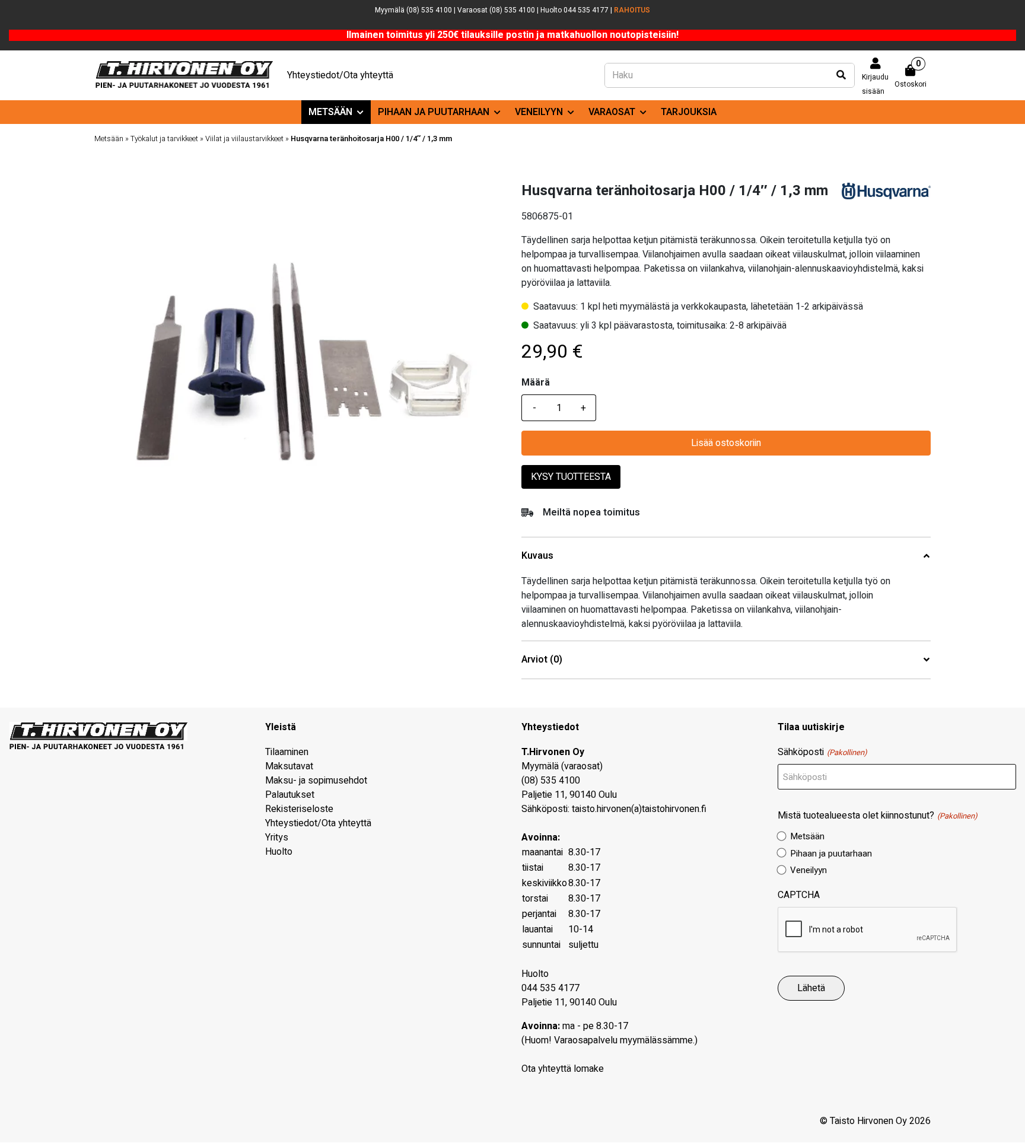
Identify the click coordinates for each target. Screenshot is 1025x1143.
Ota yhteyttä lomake (562, 1069)
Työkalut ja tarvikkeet (164, 138)
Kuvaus (537, 556)
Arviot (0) (541, 660)
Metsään (330, 112)
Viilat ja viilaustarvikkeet (244, 138)
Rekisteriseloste (299, 809)
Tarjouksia (689, 112)
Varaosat (611, 112)
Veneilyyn (539, 112)
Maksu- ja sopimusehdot (316, 780)
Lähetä (811, 988)
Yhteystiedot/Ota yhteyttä (340, 75)
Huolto (278, 852)
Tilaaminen (286, 752)
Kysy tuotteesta (571, 477)
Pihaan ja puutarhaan (433, 112)
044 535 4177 (550, 988)
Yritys (276, 837)
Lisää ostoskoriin (726, 443)
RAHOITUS (632, 10)
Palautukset (289, 795)
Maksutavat (289, 766)
